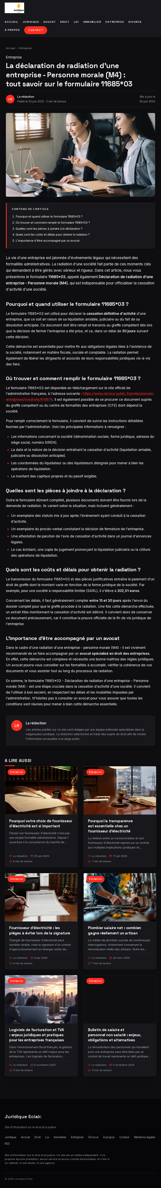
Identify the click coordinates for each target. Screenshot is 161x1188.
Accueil (11, 21)
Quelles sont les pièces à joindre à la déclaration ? (49, 228)
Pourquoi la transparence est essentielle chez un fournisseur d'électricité (110, 826)
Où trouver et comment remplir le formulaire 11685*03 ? (53, 222)
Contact (35, 30)
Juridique (31, 21)
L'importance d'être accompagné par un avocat (48, 240)
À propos (12, 29)
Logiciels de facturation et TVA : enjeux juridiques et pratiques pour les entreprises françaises (36, 1034)
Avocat (49, 21)
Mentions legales (144, 1137)
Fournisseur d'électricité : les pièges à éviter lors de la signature (39, 930)
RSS (7, 1143)
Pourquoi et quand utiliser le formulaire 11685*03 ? (49, 216)
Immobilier (92, 21)
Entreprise (114, 21)
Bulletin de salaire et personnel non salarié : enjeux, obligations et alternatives (114, 1034)
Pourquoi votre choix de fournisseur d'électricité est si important (40, 823)
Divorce (135, 21)
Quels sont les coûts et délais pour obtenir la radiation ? (53, 234)
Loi (76, 21)
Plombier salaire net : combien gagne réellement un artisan (114, 930)
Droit (65, 21)
